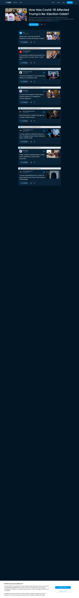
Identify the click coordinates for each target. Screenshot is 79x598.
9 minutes (25, 62)
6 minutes (25, 102)
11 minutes (25, 81)
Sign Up (70, 2)
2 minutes (25, 42)
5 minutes (25, 121)
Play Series (35, 24)
